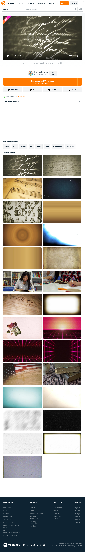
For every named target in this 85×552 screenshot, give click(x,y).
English (75, 507)
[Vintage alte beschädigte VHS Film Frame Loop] (22, 466)
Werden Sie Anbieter (57, 516)
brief (47, 146)
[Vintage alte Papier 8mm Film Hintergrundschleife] (22, 396)
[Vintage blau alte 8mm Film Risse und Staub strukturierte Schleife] (62, 234)
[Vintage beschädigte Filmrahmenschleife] (62, 304)
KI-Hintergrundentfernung (11, 530)
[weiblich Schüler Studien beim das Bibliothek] (22, 280)
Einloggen (74, 3)
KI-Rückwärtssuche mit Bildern (11, 525)
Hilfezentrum (57, 507)
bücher (23, 146)
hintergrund (57, 146)
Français (76, 519)
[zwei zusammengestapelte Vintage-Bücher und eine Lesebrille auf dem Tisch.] (62, 373)
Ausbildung (7, 519)
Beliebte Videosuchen (34, 526)
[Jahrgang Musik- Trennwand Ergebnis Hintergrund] (22, 188)
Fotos (21, 3)
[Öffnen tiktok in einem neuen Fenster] (37, 544)
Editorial (40, 3)
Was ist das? (21, 97)
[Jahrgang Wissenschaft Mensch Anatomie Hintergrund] (22, 211)
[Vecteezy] (3, 3)
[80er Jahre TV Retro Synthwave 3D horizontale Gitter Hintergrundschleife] (62, 327)
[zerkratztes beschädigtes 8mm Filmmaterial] (62, 443)
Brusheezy (7, 507)
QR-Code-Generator (10, 534)
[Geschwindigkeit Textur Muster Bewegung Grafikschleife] (22, 419)
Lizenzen (33, 507)
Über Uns (56, 513)
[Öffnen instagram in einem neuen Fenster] (27, 544)
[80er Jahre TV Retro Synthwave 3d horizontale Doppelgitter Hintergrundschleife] (22, 350)
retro (39, 146)
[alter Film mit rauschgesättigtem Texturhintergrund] (62, 211)
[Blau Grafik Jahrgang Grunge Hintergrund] (62, 188)
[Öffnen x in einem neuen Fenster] (41, 544)
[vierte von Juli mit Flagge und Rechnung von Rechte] (22, 373)
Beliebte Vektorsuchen (34, 516)
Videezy (6, 513)
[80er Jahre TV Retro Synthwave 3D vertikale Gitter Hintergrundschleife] (62, 350)
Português (76, 513)
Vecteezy (6, 510)
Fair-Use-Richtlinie (72, 546)
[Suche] (75, 9)
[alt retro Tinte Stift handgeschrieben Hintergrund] (22, 164)
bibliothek (70, 146)
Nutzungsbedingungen (57, 544)
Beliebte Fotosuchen (34, 521)
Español (75, 510)
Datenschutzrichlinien (73, 544)
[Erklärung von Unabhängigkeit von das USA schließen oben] (22, 304)
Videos (30, 3)
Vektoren (10, 3)
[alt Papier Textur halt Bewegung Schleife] (62, 257)
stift (14, 146)
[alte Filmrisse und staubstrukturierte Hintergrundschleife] (62, 419)
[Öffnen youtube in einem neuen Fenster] (44, 544)
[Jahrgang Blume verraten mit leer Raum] (22, 327)
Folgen (53, 74)
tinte (7, 146)
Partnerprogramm (36, 513)
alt (31, 146)
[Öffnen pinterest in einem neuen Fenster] (34, 544)
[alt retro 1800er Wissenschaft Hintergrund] (62, 164)
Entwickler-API (8, 522)
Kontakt (55, 510)
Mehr (50, 3)
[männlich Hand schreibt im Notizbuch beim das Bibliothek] (62, 280)
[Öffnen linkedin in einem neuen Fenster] (31, 544)
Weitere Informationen (12, 101)
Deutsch (76, 516)
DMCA (32, 510)
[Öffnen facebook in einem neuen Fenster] (24, 544)
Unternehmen (8, 516)
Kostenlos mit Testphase (42, 82)
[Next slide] (76, 145)
